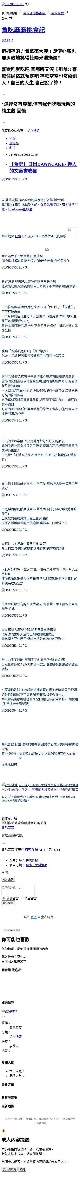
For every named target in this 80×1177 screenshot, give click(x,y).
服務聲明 (42, 1123)
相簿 (12, 138)
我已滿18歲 (9, 1169)
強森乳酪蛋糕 (49, 204)
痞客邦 (29, 849)
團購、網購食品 (36, 865)
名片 (12, 148)
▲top (5, 872)
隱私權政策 (69, 1119)
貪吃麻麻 (8, 827)
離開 (22, 1169)
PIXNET (18, 1119)
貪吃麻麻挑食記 (23, 29)
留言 (38, 849)
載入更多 (8, 879)
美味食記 (32, 860)
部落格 (14, 143)
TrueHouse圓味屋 (20, 209)
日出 (18, 236)
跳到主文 (8, 40)
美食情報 (33, 131)
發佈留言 (8, 903)
